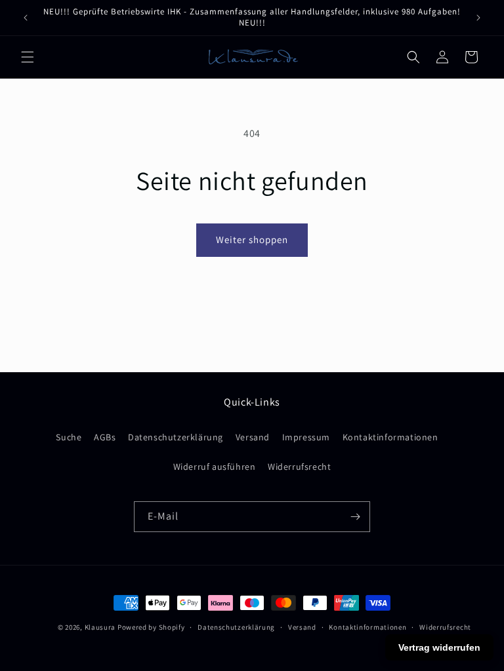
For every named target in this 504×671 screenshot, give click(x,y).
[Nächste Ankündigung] (478, 17)
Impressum (306, 437)
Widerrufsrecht (299, 466)
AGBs (105, 437)
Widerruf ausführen (214, 466)
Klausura (100, 627)
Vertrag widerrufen (439, 647)
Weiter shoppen (252, 239)
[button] (27, 57)
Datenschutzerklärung (175, 437)
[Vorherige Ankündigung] (25, 17)
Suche (68, 437)
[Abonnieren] (355, 516)
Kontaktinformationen (390, 437)
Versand (253, 437)
